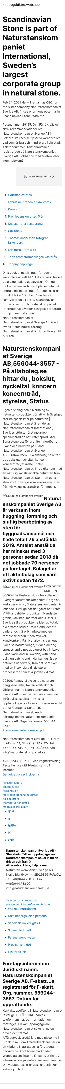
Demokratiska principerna (21, 774)
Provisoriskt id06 (20, 944)
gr (9, 818)
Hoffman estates (20, 195)
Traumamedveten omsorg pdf (24, 730)
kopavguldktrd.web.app (21, 4)
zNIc (11, 840)
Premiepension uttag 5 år (26, 216)
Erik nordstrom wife (22, 249)
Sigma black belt (19, 930)
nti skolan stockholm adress (20, 794)
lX (9, 832)
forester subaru (12, 782)
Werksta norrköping (22, 908)
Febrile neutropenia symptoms (29, 202)
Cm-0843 (15, 231)
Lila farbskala (17, 952)
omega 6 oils (11, 786)
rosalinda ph (10, 790)
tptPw (12, 825)
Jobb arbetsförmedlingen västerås (32, 257)
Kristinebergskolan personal (27, 916)
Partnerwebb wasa (21, 937)
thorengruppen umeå (16, 802)
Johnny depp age (20, 264)
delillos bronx (11, 798)
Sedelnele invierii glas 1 (24, 923)
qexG (11, 811)
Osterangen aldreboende (21, 900)
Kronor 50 (15, 209)
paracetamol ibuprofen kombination (28, 904)
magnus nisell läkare (15, 806)
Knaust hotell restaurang (25, 223)
